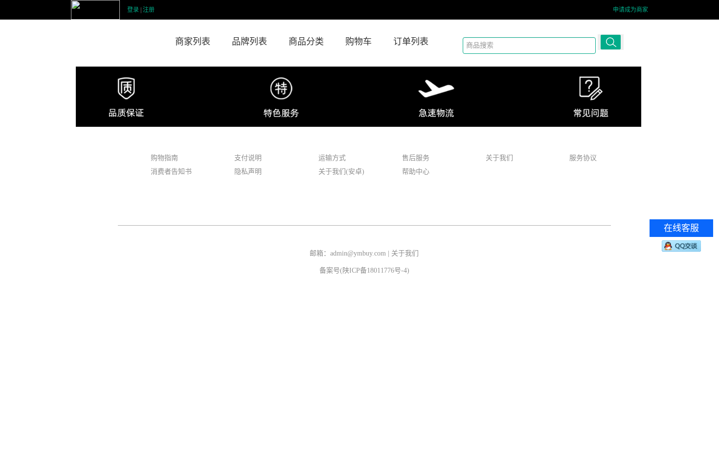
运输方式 (332, 158)
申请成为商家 (630, 9)
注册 (149, 9)
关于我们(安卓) (341, 171)
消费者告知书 (171, 171)
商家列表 (192, 42)
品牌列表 (249, 42)
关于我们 (499, 158)
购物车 (358, 42)
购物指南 (164, 158)
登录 (133, 9)
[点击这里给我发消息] (681, 245)
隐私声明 (248, 171)
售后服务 (415, 158)
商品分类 (306, 42)
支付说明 (248, 158)
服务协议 (583, 158)
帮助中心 (415, 171)
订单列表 (410, 42)
